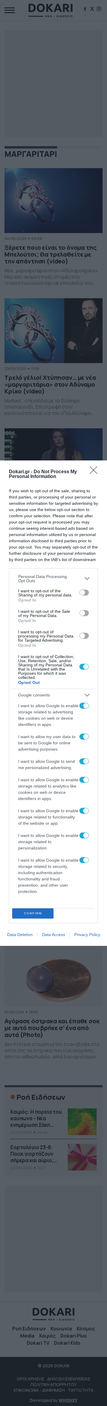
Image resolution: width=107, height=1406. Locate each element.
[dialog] (53, 703)
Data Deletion (20, 934)
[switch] (84, 593)
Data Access (53, 934)
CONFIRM (33, 913)
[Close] (95, 472)
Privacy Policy (87, 934)
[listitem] (53, 578)
